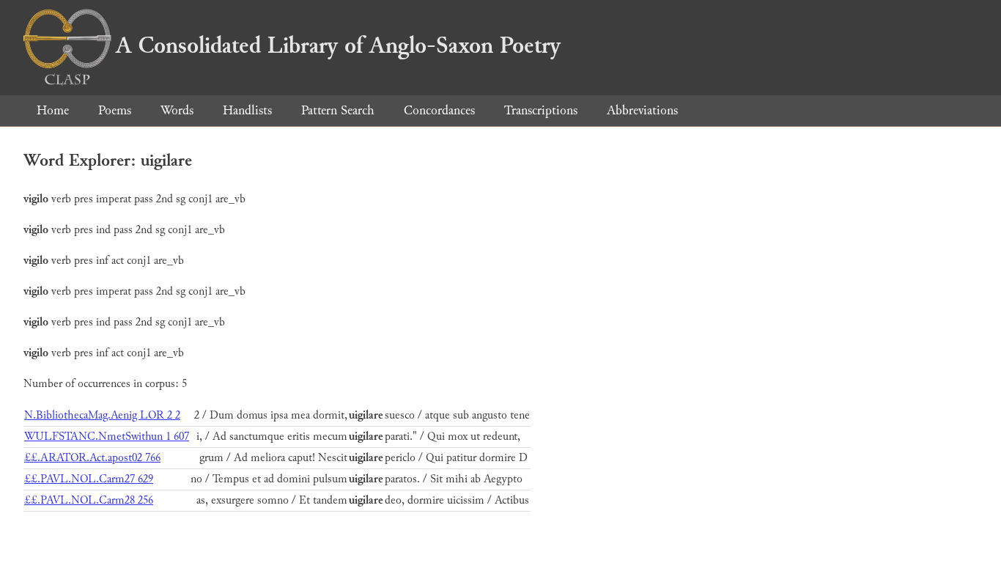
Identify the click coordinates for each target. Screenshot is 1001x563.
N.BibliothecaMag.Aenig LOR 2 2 (102, 415)
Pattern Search (337, 110)
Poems (114, 110)
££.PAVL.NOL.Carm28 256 (88, 500)
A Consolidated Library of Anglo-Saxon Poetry (338, 45)
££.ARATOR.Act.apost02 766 (92, 457)
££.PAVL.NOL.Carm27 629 (88, 479)
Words (176, 110)
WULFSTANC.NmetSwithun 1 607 (106, 436)
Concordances (439, 110)
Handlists (247, 110)
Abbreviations (642, 110)
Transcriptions (540, 110)
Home (53, 110)
